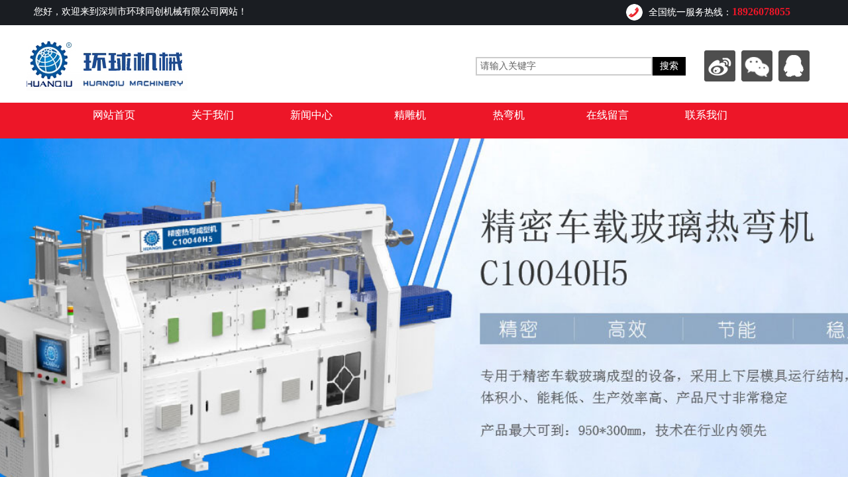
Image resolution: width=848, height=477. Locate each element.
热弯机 (509, 115)
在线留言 (607, 115)
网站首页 (114, 115)
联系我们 (706, 115)
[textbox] (564, 66)
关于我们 (212, 115)
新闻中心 (311, 115)
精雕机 (410, 115)
